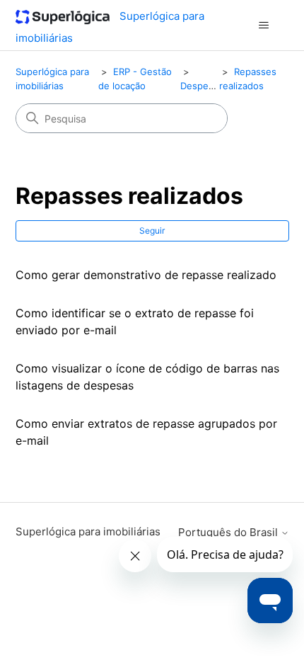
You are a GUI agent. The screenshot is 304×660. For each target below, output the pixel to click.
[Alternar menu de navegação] (264, 25)
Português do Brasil (229, 532)
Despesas (201, 85)
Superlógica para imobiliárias (88, 531)
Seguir (152, 230)
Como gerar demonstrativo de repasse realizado (146, 275)
